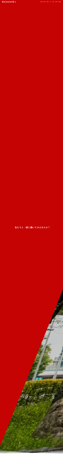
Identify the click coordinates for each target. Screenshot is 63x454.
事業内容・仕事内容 (42, 1)
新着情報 (59, 1)
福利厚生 (47, 1)
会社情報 (56, 1)
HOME (38, 1)
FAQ (50, 1)
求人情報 (53, 1)
